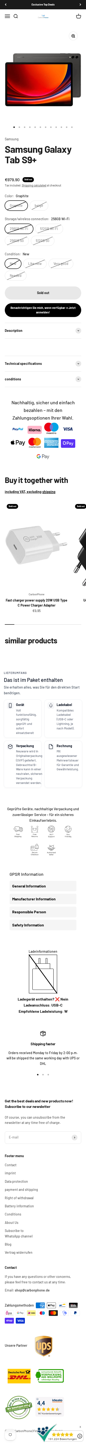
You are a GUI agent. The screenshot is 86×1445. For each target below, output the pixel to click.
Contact (10, 1165)
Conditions (13, 1214)
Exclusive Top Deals (43, 4)
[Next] (80, 4)
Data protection (16, 1181)
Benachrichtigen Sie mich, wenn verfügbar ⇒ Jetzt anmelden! (43, 310)
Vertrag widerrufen (18, 1252)
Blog (8, 1244)
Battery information (19, 1206)
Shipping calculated (34, 185)
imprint (10, 1173)
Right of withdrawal (19, 1198)
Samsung (12, 139)
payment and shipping (21, 1190)
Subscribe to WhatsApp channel (18, 1233)
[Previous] (5, 4)
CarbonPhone (36, 594)
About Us (11, 1223)
